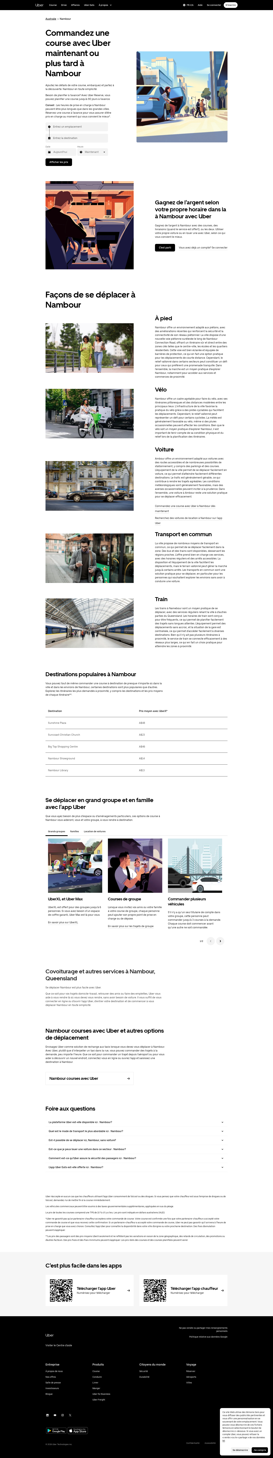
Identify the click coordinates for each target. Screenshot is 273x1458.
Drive (64, 5)
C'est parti (165, 247)
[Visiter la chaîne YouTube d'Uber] (55, 1415)
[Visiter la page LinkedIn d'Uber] (47, 1415)
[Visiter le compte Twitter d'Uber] (70, 1415)
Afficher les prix (58, 162)
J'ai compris (260, 1450)
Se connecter (214, 5)
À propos (103, 5)
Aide (200, 5)
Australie (51, 18)
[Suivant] (220, 941)
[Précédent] (211, 941)
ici (223, 1440)
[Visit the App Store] (78, 1431)
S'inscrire (231, 5)
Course (53, 5)
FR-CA (190, 5)
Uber (39, 5)
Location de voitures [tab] (95, 831)
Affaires (75, 5)
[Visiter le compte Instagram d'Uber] (62, 1415)
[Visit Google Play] (56, 1431)
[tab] (110, 831)
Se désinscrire (240, 1450)
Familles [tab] (74, 831)
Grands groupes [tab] (56, 831)
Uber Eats (89, 5)
